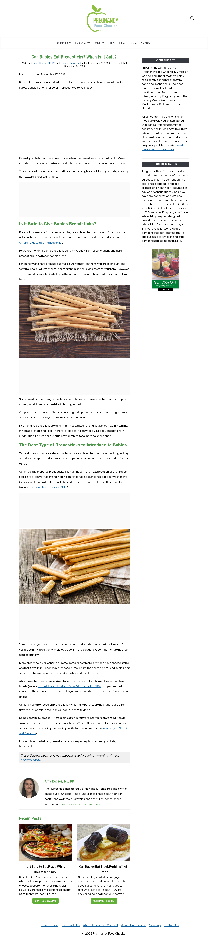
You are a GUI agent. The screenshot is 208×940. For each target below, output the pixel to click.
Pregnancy (81, 42)
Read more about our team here (80, 804)
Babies (98, 42)
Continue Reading (45, 901)
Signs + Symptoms (141, 42)
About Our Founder (133, 925)
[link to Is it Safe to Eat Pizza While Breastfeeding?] (45, 842)
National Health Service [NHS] (48, 487)
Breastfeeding (117, 42)
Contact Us (171, 925)
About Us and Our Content (100, 925)
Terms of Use (71, 925)
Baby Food (75, 63)
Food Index (62, 42)
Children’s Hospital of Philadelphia (40, 242)
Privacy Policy (50, 925)
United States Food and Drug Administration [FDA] (70, 686)
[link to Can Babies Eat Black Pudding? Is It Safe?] (103, 842)
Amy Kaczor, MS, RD (45, 63)
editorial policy (30, 760)
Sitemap (155, 925)
